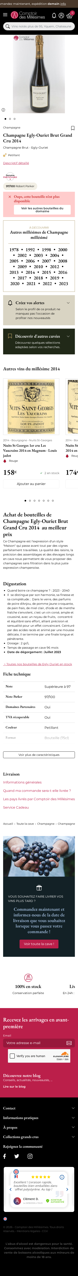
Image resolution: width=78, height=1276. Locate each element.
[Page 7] (53, 501)
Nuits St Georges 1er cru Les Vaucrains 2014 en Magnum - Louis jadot (30, 450)
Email (7, 1035)
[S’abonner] (69, 1043)
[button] (28, 987)
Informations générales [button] (22, 782)
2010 (41, 267)
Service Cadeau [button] (16, 807)
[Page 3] (34, 501)
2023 (63, 283)
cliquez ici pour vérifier (22, 1221)
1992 (33, 250)
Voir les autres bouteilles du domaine (42, 209)
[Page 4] (39, 501)
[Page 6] (48, 501)
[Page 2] (30, 501)
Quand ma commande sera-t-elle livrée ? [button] (37, 791)
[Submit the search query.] (8, 26)
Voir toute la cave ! (39, 944)
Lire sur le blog (14, 1086)
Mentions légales (28, 1231)
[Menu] (5, 14)
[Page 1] (25, 501)
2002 (24, 255)
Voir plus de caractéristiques (39, 755)
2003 (41, 255)
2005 (16, 261)
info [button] (63, 4)
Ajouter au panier (31, 484)
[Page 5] (44, 501)
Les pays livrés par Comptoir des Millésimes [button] (39, 799)
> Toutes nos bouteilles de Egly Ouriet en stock (37, 664)
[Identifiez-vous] (61, 16)
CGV (45, 1231)
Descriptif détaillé (16, 163)
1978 (16, 250)
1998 (49, 250)
